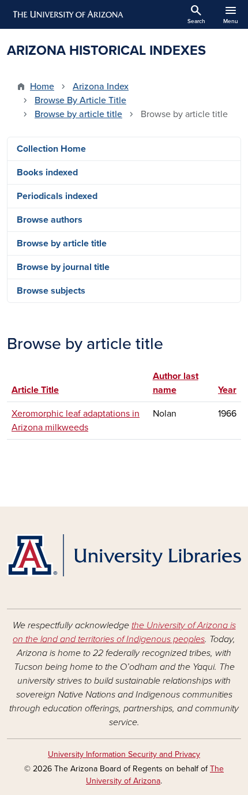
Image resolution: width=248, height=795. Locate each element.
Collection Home (51, 149)
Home (42, 86)
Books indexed (47, 172)
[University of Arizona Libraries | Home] (124, 555)
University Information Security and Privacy (124, 754)
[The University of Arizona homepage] (67, 14)
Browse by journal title (63, 267)
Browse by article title (78, 114)
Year (227, 390)
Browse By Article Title (80, 100)
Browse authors (49, 220)
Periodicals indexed (57, 196)
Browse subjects (51, 291)
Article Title (35, 390)
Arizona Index (101, 86)
